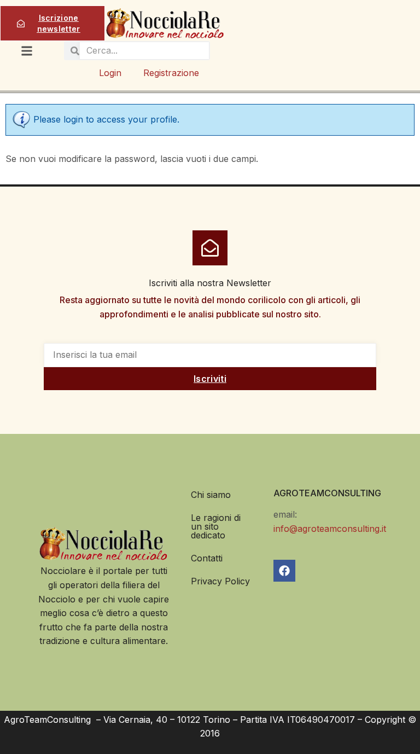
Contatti (207, 558)
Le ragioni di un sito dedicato (216, 526)
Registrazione (171, 72)
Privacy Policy (220, 581)
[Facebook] (284, 571)
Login (110, 72)
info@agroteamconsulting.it (329, 528)
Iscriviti (210, 378)
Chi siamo (211, 494)
